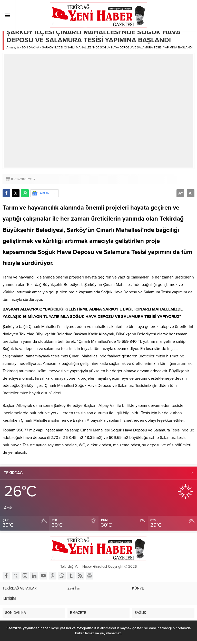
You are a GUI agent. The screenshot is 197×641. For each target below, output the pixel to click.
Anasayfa (12, 47)
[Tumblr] (71, 576)
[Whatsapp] (62, 576)
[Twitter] (15, 576)
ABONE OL (48, 193)
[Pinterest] (52, 576)
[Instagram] (25, 576)
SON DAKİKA (30, 47)
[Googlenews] (89, 576)
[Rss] (80, 576)
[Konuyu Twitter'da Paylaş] (15, 193)
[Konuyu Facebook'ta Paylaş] (6, 193)
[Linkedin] (34, 576)
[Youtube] (43, 576)
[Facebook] (6, 576)
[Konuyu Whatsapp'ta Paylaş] (25, 193)
